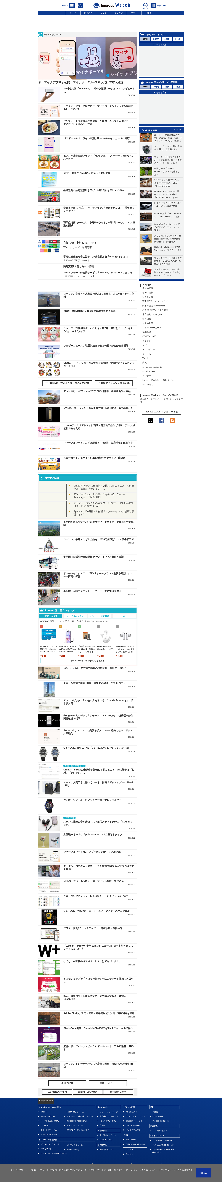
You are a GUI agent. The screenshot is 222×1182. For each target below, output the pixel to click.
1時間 (145, 39)
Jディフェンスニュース (135, 1107)
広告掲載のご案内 (83, 1156)
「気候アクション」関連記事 (114, 374)
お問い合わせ (67, 1156)
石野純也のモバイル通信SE (155, 310)
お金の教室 (147, 323)
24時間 (156, 39)
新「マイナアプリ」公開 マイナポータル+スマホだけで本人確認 (81, 82)
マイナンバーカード (151, 327)
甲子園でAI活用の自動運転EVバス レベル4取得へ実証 (93, 547)
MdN (126, 1126)
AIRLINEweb (131, 1103)
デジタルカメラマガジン (51, 1135)
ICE (151, 1098)
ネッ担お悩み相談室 (49, 1125)
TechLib (129, 1145)
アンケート (147, 375)
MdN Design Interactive (135, 1135)
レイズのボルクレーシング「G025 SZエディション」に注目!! (168, 227)
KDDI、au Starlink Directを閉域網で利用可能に (89, 302)
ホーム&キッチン (75, 607)
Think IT (44, 1103)
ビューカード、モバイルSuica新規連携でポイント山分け (94, 448)
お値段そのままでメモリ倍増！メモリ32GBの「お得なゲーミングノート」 (167, 272)
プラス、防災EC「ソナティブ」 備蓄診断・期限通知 (92, 919)
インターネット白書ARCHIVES (53, 1144)
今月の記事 (147, 288)
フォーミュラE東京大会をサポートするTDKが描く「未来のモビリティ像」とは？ (168, 160)
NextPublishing (72, 1140)
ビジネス (88, 13)
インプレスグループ (151, 1156)
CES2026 (146, 332)
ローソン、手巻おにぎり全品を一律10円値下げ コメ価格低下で (98, 530)
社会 (149, 13)
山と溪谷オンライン (108, 1126)
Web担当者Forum (48, 1107)
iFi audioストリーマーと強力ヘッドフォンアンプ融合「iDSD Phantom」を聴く (167, 194)
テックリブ (128, 1140)
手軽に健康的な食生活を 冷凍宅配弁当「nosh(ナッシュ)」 (96, 256)
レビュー (146, 345)
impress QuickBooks (161, 1112)
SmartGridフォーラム (75, 1103)
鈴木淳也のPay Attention (154, 305)
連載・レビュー (108, 1074)
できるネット (46, 1140)
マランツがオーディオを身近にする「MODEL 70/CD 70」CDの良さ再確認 (168, 261)
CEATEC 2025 (149, 336)
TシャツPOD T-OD (108, 1112)
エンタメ (118, 13)
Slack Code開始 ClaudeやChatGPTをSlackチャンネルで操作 (98, 1019)
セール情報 (147, 292)
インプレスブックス (74, 1136)
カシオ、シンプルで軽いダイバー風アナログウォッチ (92, 790)
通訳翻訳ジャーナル (134, 1112)
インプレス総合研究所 (50, 1112)
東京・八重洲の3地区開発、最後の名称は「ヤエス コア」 (94, 674)
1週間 (166, 39)
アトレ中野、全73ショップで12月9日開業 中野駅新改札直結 (97, 382)
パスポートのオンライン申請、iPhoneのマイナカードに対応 (96, 138)
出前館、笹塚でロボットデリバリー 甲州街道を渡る (92, 582)
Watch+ (146, 358)
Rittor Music (103, 1098)
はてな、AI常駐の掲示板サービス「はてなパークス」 (92, 952)
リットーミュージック (109, 1103)
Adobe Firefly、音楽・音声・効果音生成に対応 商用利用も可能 (98, 1004)
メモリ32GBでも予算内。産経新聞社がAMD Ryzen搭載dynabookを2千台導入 (167, 238)
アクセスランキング (154, 34)
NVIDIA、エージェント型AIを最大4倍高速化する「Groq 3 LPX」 (99, 399)
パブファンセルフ (160, 1122)
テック (73, 13)
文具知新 (146, 319)
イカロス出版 (129, 1098)
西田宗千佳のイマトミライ (155, 301)
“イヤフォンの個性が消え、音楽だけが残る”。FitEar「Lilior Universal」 (167, 183)
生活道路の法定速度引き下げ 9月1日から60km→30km (93, 190)
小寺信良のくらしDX (152, 314)
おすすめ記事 (52, 469)
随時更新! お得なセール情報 (78, 266)
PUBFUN (154, 1117)
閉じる (204, 1173)
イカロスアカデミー (134, 1121)
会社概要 (136, 1156)
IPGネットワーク (157, 1127)
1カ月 (177, 39)
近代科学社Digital (107, 1140)
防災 (144, 362)
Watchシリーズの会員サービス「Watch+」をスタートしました (97, 272)
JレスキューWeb (133, 1116)
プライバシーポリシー (121, 1156)
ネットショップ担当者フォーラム (80, 1107)
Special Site (151, 130)
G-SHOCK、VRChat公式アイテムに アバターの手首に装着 (96, 902)
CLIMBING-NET (106, 1131)
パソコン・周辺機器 (99, 607)
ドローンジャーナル (49, 1121)
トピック (146, 340)
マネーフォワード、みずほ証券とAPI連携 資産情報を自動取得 (98, 433)
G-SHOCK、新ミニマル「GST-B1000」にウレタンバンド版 (96, 738)
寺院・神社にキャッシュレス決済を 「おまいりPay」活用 (95, 887)
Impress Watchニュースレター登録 (159, 380)
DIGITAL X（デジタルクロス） (78, 1121)
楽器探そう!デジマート (109, 1107)
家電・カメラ (51, 607)
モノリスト (147, 354)
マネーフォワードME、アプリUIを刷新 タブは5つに (92, 842)
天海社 (155, 1103)
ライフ (103, 13)
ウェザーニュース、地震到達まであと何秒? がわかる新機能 (95, 336)
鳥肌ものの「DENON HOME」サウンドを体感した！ (167, 171)
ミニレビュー (148, 349)
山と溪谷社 (102, 1121)
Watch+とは (148, 384)
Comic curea (158, 1107)
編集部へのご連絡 (101, 1156)
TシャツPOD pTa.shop (162, 1131)
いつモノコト (148, 297)
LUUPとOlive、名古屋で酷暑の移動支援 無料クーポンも (95, 659)
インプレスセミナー (74, 1116)
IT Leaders (45, 1116)
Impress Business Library (76, 1112)
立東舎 (102, 1116)
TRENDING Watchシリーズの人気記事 (67, 374)
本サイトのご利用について (48, 1156)
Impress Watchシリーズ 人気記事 (161, 82)
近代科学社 (102, 1136)
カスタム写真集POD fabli (163, 1136)
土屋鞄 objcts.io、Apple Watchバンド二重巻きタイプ (92, 825)
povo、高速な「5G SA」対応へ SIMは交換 (86, 173)
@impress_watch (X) (152, 367)
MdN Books (131, 1131)
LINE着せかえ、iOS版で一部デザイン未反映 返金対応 (93, 872)
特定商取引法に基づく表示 (174, 1156)
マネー (134, 13)
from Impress (148, 371)
